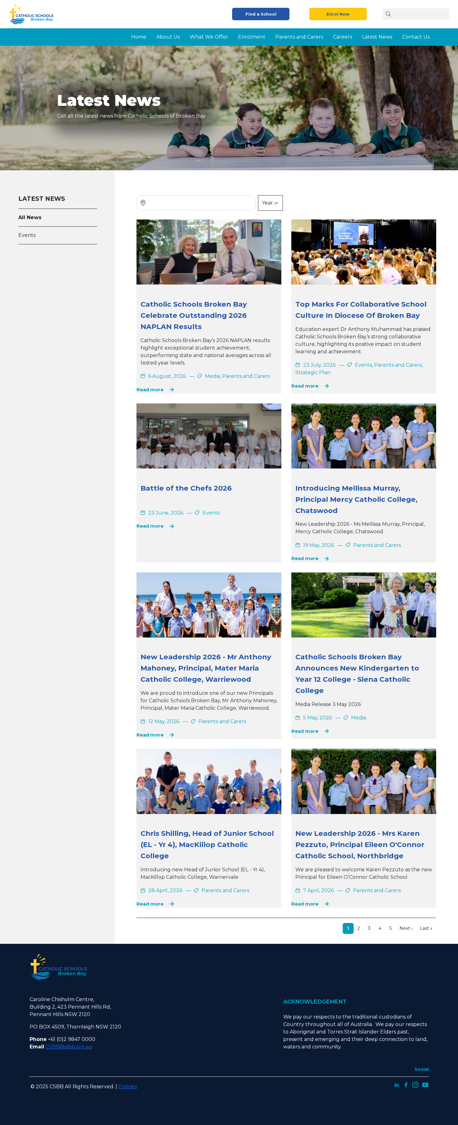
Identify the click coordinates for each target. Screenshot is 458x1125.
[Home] (33, 14)
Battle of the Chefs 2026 (186, 488)
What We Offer (209, 37)
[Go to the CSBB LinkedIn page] (397, 1084)
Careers (342, 37)
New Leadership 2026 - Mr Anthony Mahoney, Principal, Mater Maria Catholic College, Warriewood (206, 668)
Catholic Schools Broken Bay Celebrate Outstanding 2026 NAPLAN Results (194, 315)
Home (138, 37)
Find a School (261, 14)
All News (29, 217)
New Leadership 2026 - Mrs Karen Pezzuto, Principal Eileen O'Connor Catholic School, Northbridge (359, 844)
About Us (168, 37)
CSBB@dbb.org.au (68, 1047)
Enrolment (251, 37)
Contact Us (416, 37)
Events (27, 235)
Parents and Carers (299, 37)
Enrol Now (338, 14)
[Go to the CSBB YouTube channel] (425, 1084)
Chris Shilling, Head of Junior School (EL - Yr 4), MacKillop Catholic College (207, 844)
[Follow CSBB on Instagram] (415, 1084)
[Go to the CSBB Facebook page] (406, 1084)
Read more (150, 390)
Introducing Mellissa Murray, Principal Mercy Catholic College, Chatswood (356, 499)
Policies (127, 1087)
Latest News (377, 37)
